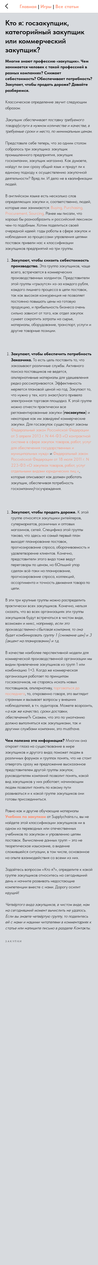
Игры (46, 6)
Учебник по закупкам (25, 816)
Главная (28, 6)
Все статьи (67, 6)
